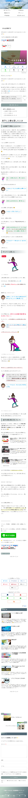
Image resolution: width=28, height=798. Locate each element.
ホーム (7, 792)
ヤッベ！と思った (8, 113)
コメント (3, 744)
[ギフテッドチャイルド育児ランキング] (10, 40)
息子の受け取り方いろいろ (10, 115)
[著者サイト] (7, 594)
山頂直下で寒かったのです (10, 111)
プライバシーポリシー (20, 794)
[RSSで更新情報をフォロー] (14, 601)
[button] (25, 380)
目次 (13, 105)
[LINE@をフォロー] (7, 598)
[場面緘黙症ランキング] (11, 548)
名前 (2, 760)
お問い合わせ (7, 794)
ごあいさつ (20, 792)
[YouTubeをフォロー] (20, 594)
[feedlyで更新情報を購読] (20, 598)
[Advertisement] (14, 21)
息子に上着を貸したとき (9, 109)
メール (2, 766)
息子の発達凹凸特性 (5, 553)
